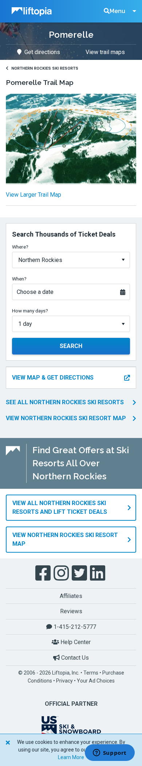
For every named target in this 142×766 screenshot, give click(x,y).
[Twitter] (80, 573)
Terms (90, 673)
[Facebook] (43, 573)
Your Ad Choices (96, 681)
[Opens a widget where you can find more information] (109, 753)
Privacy (64, 681)
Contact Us (74, 657)
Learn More (71, 757)
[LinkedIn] (98, 573)
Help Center (75, 642)
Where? (20, 247)
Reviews (71, 611)
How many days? (30, 311)
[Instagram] (62, 573)
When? (19, 279)
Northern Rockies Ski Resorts (44, 68)
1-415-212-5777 (74, 626)
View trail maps (105, 52)
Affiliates (71, 596)
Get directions (42, 52)
